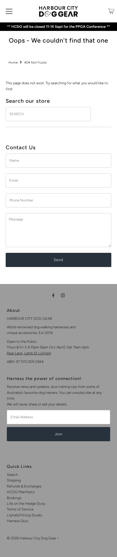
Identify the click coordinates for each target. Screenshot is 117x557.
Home (13, 62)
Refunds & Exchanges (24, 486)
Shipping (14, 480)
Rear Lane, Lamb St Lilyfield (29, 353)
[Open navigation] (9, 11)
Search (12, 474)
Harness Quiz (17, 521)
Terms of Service (20, 509)
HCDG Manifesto (21, 492)
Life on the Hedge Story (26, 503)
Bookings (14, 498)
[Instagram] (63, 295)
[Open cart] (111, 11)
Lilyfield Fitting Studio (24, 515)
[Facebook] (53, 295)
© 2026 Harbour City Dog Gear (31, 538)
